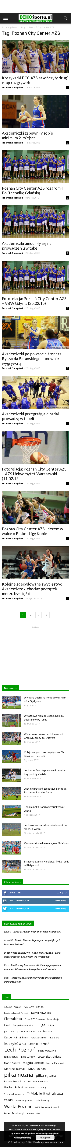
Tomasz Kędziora (23, 1100)
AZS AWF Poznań (12, 1006)
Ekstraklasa (13, 1019)
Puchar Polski (13, 1087)
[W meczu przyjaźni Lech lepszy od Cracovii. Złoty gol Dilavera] (11, 738)
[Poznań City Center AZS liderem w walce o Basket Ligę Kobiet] (35, 507)
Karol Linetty (45, 1031)
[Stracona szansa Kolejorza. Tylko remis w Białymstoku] (11, 866)
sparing (42, 1087)
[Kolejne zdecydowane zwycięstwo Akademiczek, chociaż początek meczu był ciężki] (35, 562)
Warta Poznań (18, 1106)
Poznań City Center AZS (35, 1081)
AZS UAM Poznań (34, 1006)
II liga (51, 1025)
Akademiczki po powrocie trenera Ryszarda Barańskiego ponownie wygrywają (31, 358)
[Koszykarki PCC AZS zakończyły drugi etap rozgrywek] (35, 56)
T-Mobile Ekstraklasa (45, 1093)
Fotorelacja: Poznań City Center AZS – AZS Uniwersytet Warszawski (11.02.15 (34, 474)
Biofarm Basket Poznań (16, 1012)
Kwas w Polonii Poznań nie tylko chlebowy (37, 931)
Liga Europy (28, 1056)
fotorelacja (53, 1019)
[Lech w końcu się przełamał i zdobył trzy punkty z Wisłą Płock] (11, 775)
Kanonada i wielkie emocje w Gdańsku (46, 843)
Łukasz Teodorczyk (14, 1113)
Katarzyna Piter (39, 1037)
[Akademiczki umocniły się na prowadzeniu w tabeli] (35, 221)
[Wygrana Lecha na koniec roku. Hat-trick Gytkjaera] (11, 702)
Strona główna (9, 27)
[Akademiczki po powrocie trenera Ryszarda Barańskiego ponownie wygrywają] (35, 332)
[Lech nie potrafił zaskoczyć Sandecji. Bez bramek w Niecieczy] (11, 793)
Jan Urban (9, 1031)
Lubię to (61, 892)
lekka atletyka (11, 1056)
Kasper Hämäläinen (16, 1037)
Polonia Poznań (12, 1081)
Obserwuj (60, 900)
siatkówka (30, 1087)
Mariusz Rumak (15, 1069)
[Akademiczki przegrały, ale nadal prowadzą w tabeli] (35, 392)
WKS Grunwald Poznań (47, 1107)
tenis (8, 1100)
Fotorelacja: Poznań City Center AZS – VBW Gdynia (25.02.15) (34, 301)
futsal (7, 1025)
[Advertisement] (35, 6)
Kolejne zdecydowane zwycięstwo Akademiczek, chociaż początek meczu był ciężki (32, 589)
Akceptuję (45, 1137)
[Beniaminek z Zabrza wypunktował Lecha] (11, 811)
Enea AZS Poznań (35, 1019)
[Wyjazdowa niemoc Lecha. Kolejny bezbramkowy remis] (11, 720)
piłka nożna (18, 1075)
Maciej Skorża (12, 1063)
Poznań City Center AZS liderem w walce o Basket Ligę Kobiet (32, 531)
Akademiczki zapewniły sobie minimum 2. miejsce (27, 135)
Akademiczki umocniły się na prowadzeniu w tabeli (26, 245)
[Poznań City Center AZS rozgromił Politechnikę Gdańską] (35, 166)
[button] (65, 18)
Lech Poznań (20, 1050)
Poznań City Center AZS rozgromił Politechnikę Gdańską (32, 190)
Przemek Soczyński (12, 87)
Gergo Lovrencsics (23, 1025)
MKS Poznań (37, 1069)
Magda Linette (33, 1063)
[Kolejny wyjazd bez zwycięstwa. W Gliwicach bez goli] (11, 756)
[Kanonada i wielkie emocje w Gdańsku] (11, 848)
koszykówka (15, 1043)
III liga (40, 1025)
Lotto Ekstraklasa (49, 1056)
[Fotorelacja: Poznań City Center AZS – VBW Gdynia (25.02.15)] (35, 277)
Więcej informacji (22, 1137)
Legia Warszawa (47, 1050)
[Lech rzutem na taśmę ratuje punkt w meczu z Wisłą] (11, 829)
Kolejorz (54, 1037)
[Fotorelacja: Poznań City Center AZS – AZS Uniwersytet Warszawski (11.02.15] (35, 447)
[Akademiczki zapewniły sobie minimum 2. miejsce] (35, 111)
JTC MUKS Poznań (26, 1031)
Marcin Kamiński (55, 1063)
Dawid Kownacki (41, 1013)
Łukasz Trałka (33, 1113)
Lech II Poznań (38, 1044)
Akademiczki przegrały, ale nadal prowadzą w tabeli (30, 416)
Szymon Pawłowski (14, 1094)
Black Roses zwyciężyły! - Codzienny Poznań (28, 952)
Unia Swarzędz (43, 1100)
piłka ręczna (46, 1075)
